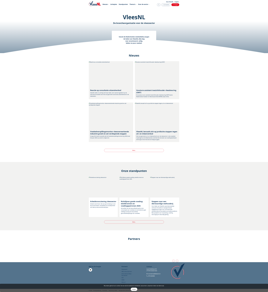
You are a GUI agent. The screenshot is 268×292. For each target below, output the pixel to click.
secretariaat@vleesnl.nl (154, 274)
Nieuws (105, 4)
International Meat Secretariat (126, 274)
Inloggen (176, 4)
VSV (123, 277)
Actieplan (113, 4)
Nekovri (124, 282)
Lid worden (166, 4)
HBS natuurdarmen (127, 271)
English (177, 2)
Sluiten (134, 289)
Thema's (132, 4)
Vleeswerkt (124, 269)
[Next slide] (177, 261)
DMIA (123, 280)
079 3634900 (151, 276)
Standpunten (123, 4)
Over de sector (143, 4)
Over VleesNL (169, 2)
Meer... (134, 150)
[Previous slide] (173, 261)
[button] (158, 4)
